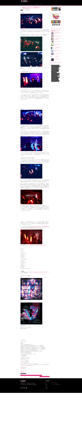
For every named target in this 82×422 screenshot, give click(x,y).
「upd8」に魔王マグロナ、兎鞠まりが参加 (44, 376)
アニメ (52, 72)
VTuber (29, 4)
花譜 (58, 80)
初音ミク (55, 80)
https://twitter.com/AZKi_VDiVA (25, 365)
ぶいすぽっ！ (56, 71)
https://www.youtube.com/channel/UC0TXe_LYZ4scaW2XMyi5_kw (40, 226)
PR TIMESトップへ (22, 371)
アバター (55, 72)
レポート (26, 4)
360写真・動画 (53, 65)
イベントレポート (53, 73)
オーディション (57, 74)
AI (56, 65)
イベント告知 (58, 73)
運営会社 (53, 382)
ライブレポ (52, 79)
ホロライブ (53, 78)
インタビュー (53, 74)
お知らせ (37, 4)
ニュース (22, 4)
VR (45, 386)
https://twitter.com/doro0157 (31, 245)
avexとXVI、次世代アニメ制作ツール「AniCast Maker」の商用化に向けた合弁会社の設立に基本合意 (31, 375)
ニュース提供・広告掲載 (54, 383)
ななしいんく (57, 70)
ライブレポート (57, 79)
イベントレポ (25, 373)
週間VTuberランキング (53, 81)
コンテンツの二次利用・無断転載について (56, 384)
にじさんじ (53, 71)
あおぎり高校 (53, 70)
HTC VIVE (41, 4)
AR (58, 65)
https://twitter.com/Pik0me (42, 245)
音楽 (58, 81)
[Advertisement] (49, 1)
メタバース (32, 4)
